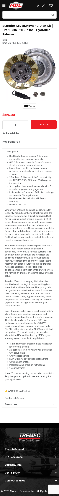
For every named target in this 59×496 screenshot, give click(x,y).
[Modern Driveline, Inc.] (16, 5)
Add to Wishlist (10, 133)
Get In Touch (12, 472)
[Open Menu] (4, 5)
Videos (31, 106)
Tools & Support (14, 449)
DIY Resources (14, 456)
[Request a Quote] (31, 5)
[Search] (52, 14)
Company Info (13, 464)
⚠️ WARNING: (17, 391)
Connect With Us (15, 480)
